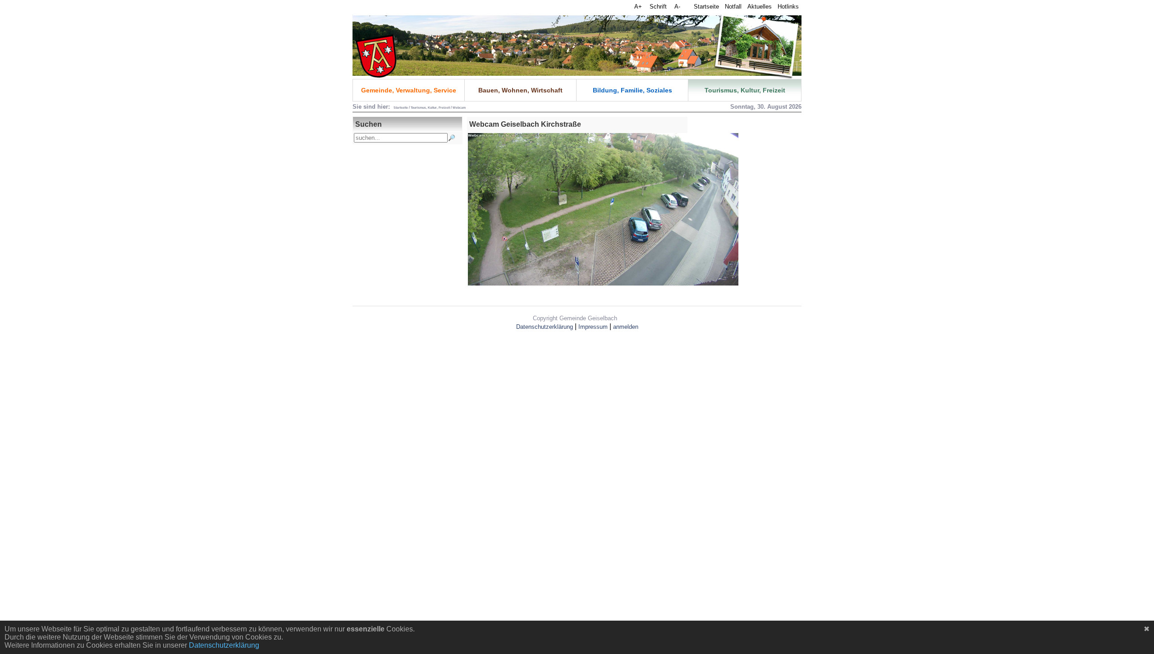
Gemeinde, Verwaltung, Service (408, 90)
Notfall (733, 6)
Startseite (706, 6)
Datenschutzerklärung (544, 326)
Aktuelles (759, 6)
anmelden (625, 326)
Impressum (593, 326)
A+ (639, 6)
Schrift (659, 6)
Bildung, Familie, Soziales (632, 90)
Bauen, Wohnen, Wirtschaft (520, 90)
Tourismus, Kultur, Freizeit (745, 90)
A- (677, 6)
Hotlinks (788, 6)
